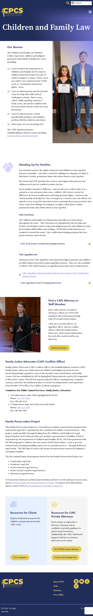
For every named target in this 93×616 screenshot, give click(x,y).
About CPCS (58, 582)
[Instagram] (76, 586)
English (78, 3)
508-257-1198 (23, 407)
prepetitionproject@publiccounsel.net (44, 486)
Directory (57, 590)
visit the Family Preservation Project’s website (33, 482)
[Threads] (87, 581)
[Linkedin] (76, 581)
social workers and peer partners (22, 136)
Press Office (58, 595)
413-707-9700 (23, 398)
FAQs (55, 586)
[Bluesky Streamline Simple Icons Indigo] (81, 581)
